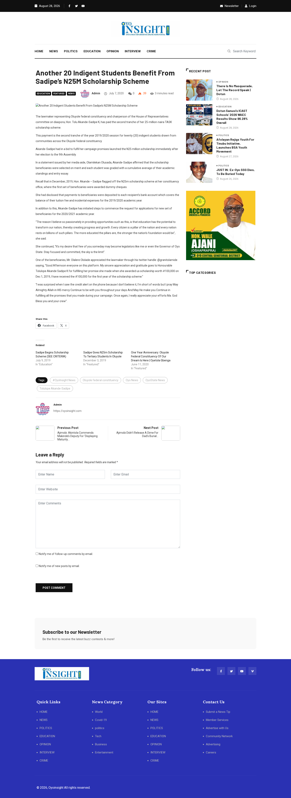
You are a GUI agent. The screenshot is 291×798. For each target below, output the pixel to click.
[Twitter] (76, 6)
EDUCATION (92, 51)
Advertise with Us (217, 728)
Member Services (217, 720)
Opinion (223, 82)
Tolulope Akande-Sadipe (55, 388)
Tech (98, 736)
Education (43, 93)
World (99, 712)
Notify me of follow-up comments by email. (66, 554)
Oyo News (132, 380)
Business (101, 744)
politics (223, 135)
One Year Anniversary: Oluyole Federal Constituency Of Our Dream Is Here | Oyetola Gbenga (150, 356)
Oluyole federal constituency (100, 380)
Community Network (219, 736)
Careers (211, 752)
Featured (59, 93)
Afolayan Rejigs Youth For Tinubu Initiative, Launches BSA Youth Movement (235, 145)
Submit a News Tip (218, 712)
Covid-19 (101, 720)
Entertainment (104, 752)
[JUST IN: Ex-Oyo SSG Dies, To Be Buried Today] (199, 172)
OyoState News (155, 380)
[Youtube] (82, 6)
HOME (39, 51)
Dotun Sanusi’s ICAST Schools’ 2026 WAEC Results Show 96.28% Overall (232, 116)
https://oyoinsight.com (67, 410)
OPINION (113, 51)
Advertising (213, 744)
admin (96, 93)
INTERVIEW (133, 51)
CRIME (151, 51)
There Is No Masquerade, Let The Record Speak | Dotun (234, 90)
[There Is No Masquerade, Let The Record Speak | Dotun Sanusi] (199, 89)
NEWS (53, 51)
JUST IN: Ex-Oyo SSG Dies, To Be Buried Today (235, 172)
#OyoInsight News (64, 380)
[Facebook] (69, 6)
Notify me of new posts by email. (59, 566)
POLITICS (71, 51)
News (71, 93)
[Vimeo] (252, 671)
